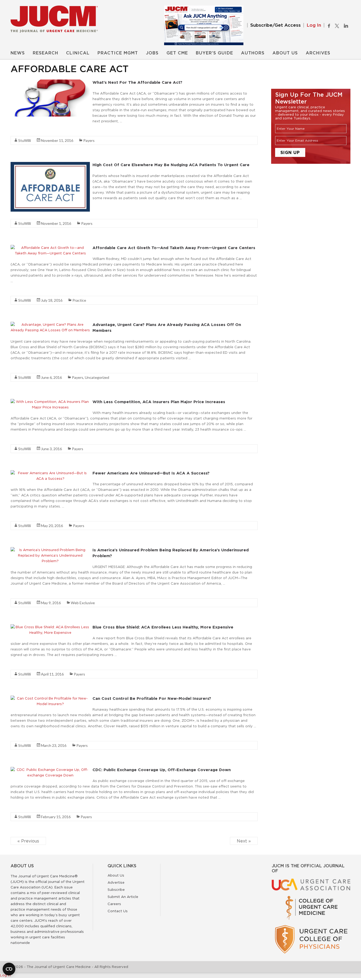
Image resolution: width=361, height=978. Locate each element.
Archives (318, 53)
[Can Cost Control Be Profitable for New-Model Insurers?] (50, 698)
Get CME (177, 53)
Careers (114, 904)
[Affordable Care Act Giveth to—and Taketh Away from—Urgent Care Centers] (50, 247)
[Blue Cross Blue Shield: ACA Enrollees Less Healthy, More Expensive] (50, 627)
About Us (285, 53)
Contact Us (118, 911)
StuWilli (24, 140)
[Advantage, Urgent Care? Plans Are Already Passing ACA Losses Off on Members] (50, 324)
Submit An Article (123, 896)
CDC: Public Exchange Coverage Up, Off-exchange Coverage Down (161, 769)
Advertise (116, 882)
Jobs (152, 53)
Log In (314, 25)
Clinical (78, 53)
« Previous (28, 841)
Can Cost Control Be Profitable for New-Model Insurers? (151, 698)
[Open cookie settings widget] (9, 969)
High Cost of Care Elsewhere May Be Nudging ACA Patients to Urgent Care (170, 164)
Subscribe (116, 889)
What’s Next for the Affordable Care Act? (137, 82)
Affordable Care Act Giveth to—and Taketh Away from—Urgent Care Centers (173, 247)
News (18, 53)
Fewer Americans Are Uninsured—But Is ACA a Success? (151, 473)
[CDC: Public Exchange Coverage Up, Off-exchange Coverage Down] (50, 769)
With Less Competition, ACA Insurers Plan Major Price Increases (158, 401)
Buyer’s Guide (214, 53)
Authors (253, 53)
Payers (89, 140)
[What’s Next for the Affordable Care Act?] (50, 82)
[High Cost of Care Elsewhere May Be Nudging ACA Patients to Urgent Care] (50, 164)
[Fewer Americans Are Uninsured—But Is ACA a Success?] (50, 473)
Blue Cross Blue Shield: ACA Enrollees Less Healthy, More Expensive (162, 627)
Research (45, 53)
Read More (20, 130)
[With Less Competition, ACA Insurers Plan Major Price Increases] (50, 401)
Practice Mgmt (118, 53)
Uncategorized (97, 377)
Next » (244, 841)
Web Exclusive (83, 602)
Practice (79, 300)
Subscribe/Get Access (275, 25)
